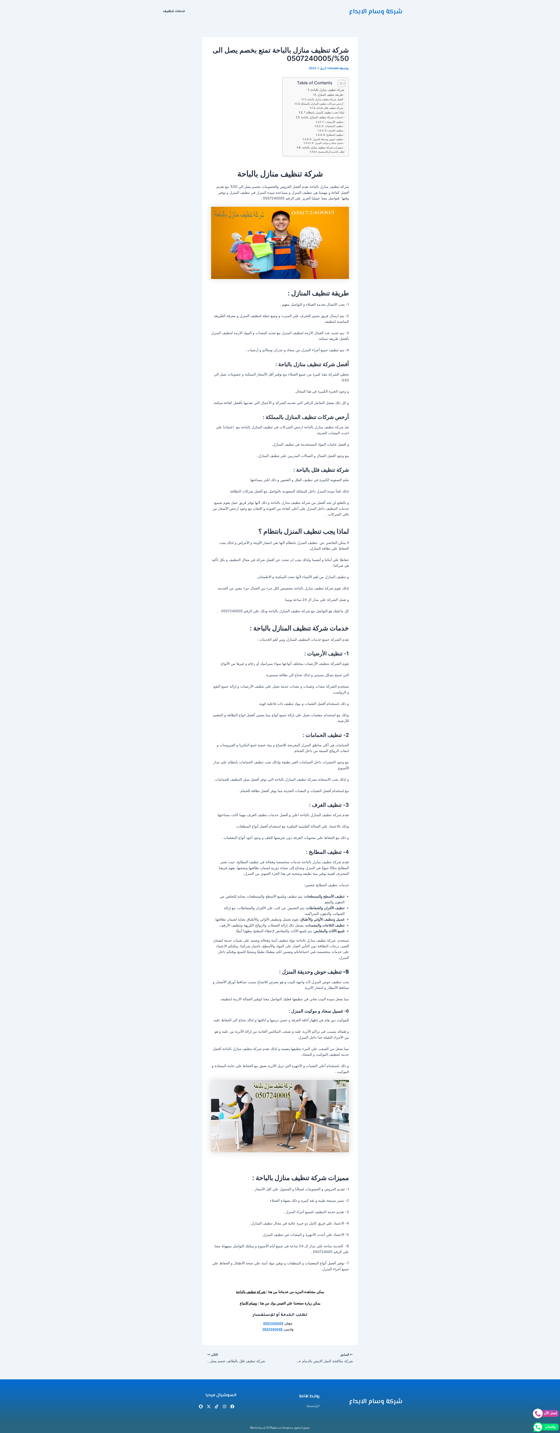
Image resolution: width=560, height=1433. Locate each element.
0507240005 (273, 1324)
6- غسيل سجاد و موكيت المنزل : (328, 143)
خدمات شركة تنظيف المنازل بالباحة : (322, 117)
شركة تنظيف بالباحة (251, 1292)
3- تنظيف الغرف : (334, 130)
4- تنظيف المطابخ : (333, 134)
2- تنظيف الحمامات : (333, 126)
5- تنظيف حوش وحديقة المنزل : (327, 139)
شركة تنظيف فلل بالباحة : (330, 107)
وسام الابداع (248, 1303)
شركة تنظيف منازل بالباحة (327, 90)
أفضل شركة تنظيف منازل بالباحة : (325, 99)
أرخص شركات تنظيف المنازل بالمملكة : (322, 103)
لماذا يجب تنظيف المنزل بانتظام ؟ (324, 112)
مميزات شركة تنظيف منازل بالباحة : (323, 147)
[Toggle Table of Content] (339, 83)
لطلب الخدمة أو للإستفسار (331, 151)
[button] (173, 12)
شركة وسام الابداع (375, 12)
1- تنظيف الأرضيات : (333, 122)
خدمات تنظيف (174, 11)
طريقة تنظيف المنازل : (330, 94)
